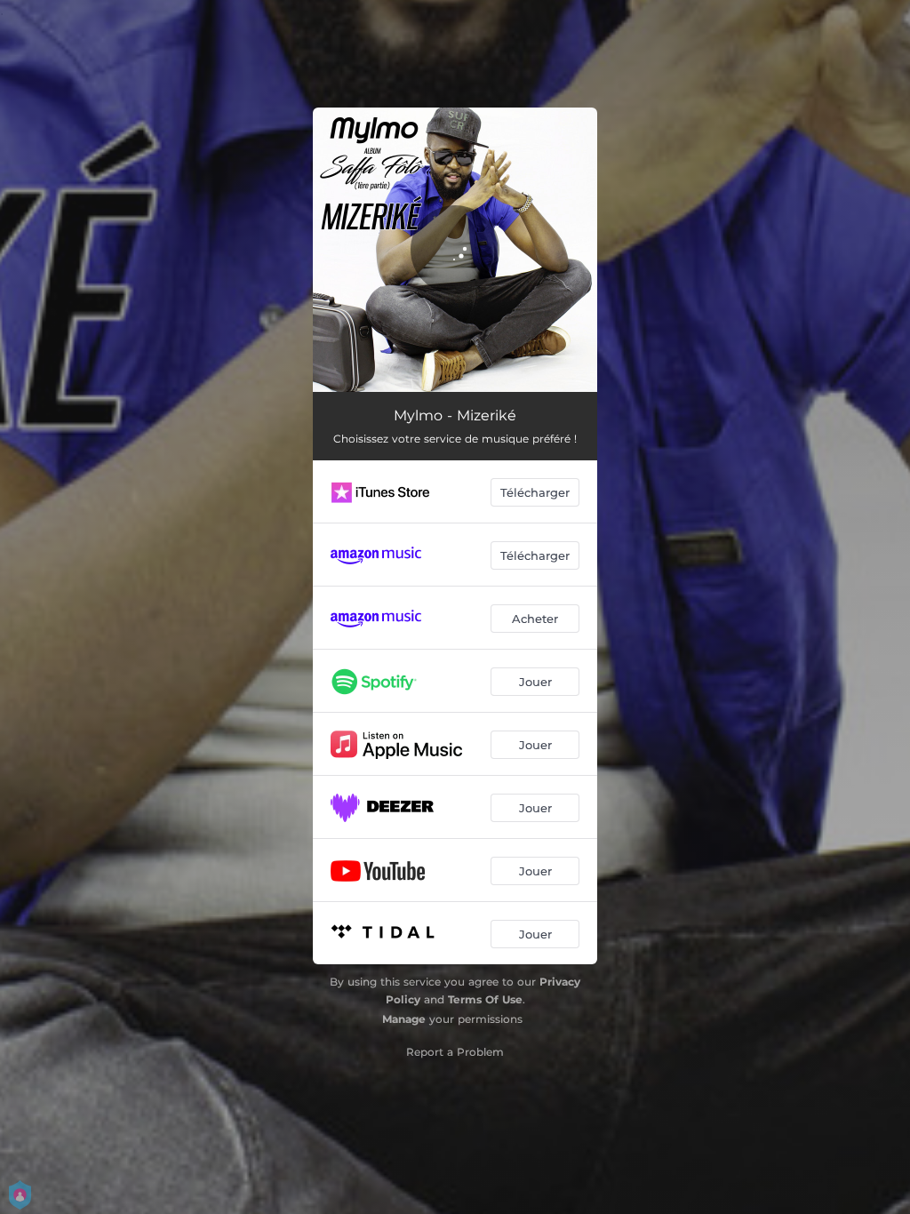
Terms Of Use (485, 999)
